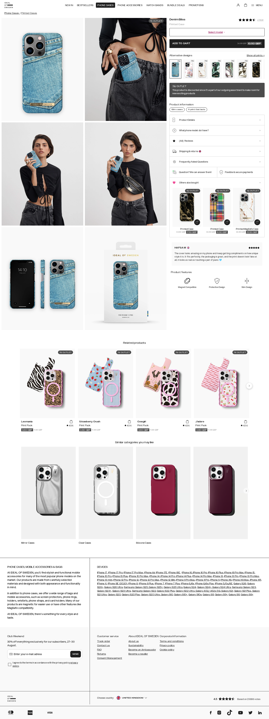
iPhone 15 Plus (120, 576)
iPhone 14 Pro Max (202, 576)
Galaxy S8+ (247, 594)
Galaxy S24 (189, 587)
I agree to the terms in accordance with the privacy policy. (45, 664)
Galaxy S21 (227, 591)
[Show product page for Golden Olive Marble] (216, 69)
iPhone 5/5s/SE (223, 583)
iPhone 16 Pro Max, (234, 572)
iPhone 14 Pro (167, 576)
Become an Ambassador (142, 649)
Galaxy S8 (234, 594)
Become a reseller (138, 654)
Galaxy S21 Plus (242, 591)
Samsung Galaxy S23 (244, 587)
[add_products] (197, 222)
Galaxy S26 (239, 583)
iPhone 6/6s (187, 583)
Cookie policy (167, 649)
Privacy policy (167, 645)
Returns (101, 654)
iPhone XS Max (241, 580)
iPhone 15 (250, 572)
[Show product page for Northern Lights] (229, 69)
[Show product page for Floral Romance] (189, 69)
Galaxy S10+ (180, 594)
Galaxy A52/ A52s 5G (207, 591)
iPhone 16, (187, 572)
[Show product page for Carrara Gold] (202, 69)
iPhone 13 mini (104, 580)
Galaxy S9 (208, 594)
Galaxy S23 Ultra (121, 591)
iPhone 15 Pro (104, 576)
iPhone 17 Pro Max (133, 572)
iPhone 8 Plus (146, 583)
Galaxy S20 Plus (131, 594)
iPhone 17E (161, 572)
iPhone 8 (133, 583)
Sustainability (135, 645)
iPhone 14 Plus (183, 576)
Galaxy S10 (166, 594)
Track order (103, 641)
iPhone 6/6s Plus (204, 583)
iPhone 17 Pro (115, 572)
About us (133, 641)
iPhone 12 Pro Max (149, 580)
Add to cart (216, 43)
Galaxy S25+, (155, 587)
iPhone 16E (174, 572)
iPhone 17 (102, 572)
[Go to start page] (8, 5)
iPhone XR (255, 580)
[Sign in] (238, 5)
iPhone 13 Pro (231, 576)
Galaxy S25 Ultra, (173, 587)
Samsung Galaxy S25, (136, 587)
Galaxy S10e (195, 594)
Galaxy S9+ (221, 594)
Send (75, 654)
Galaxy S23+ (104, 591)
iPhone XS (226, 580)
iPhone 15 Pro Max (138, 576)
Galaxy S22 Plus (166, 591)
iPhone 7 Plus (172, 583)
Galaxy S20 (114, 594)
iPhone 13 (218, 576)
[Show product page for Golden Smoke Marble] (256, 69)
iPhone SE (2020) (117, 583)
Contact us (103, 645)
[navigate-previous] (249, 386)
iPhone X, (102, 583)
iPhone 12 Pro (120, 580)
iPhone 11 (215, 580)
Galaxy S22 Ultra (185, 591)
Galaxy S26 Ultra (113, 587)
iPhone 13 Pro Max (249, 576)
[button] (237, 699)
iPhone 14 (155, 576)
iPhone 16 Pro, (200, 572)
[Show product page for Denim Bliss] (175, 68)
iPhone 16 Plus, (216, 572)
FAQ (99, 649)
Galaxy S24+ (204, 587)
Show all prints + (256, 55)
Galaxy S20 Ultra (150, 594)
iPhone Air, (149, 572)
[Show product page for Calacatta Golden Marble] (243, 69)
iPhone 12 (134, 580)
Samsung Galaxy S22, (144, 591)
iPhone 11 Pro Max (185, 580)
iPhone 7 (159, 583)
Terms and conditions (172, 641)
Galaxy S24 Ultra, (221, 587)
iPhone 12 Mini (167, 580)
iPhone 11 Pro (202, 580)
